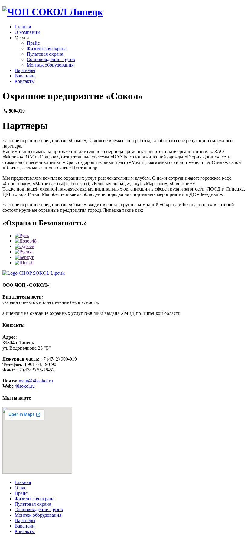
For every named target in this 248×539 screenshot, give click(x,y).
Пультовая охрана (45, 54)
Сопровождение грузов (51, 59)
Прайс (33, 43)
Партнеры (25, 70)
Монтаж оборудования (50, 64)
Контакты (25, 81)
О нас (20, 487)
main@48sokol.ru (36, 380)
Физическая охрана (47, 48)
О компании (27, 32)
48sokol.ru (25, 386)
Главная (23, 26)
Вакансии (25, 75)
